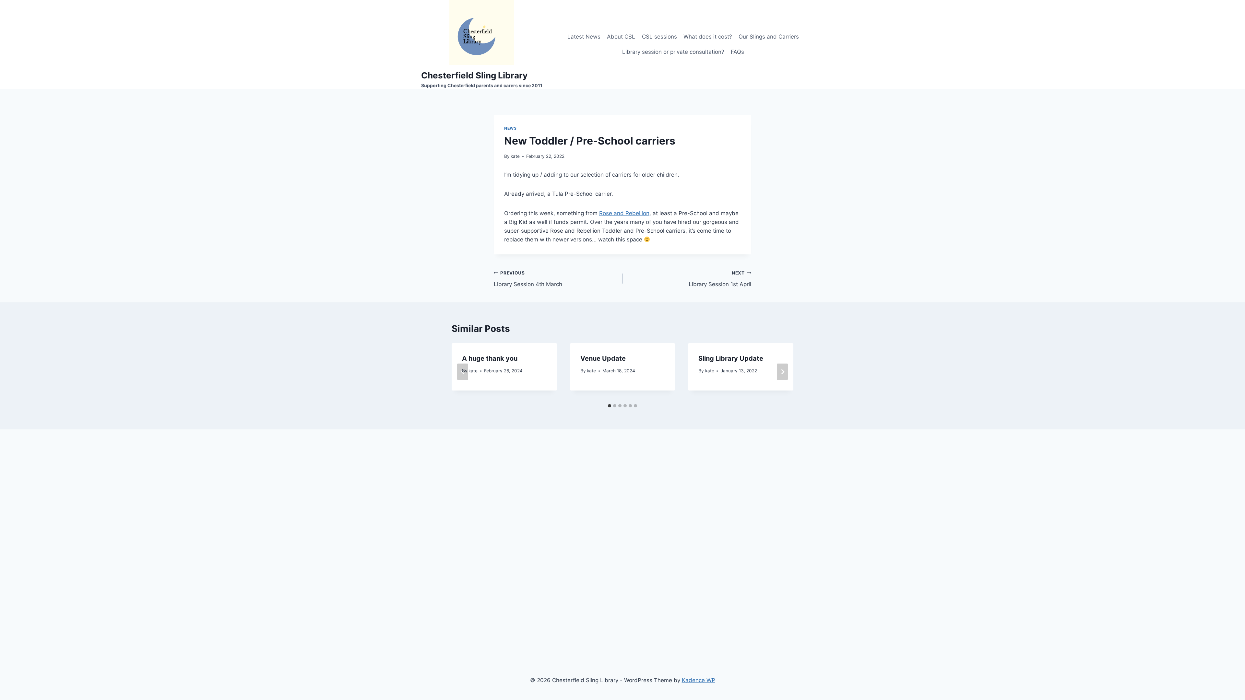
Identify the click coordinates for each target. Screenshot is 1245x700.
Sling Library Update (730, 358)
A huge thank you (489, 358)
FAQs (737, 52)
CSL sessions (659, 36)
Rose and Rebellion (624, 213)
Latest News (583, 36)
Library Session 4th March (528, 278)
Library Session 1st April (720, 278)
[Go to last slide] (462, 371)
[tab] (609, 405)
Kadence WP (698, 680)
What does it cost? (707, 36)
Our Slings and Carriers (769, 36)
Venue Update (603, 358)
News (510, 128)
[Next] (782, 371)
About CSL (621, 36)
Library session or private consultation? (673, 52)
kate (515, 156)
